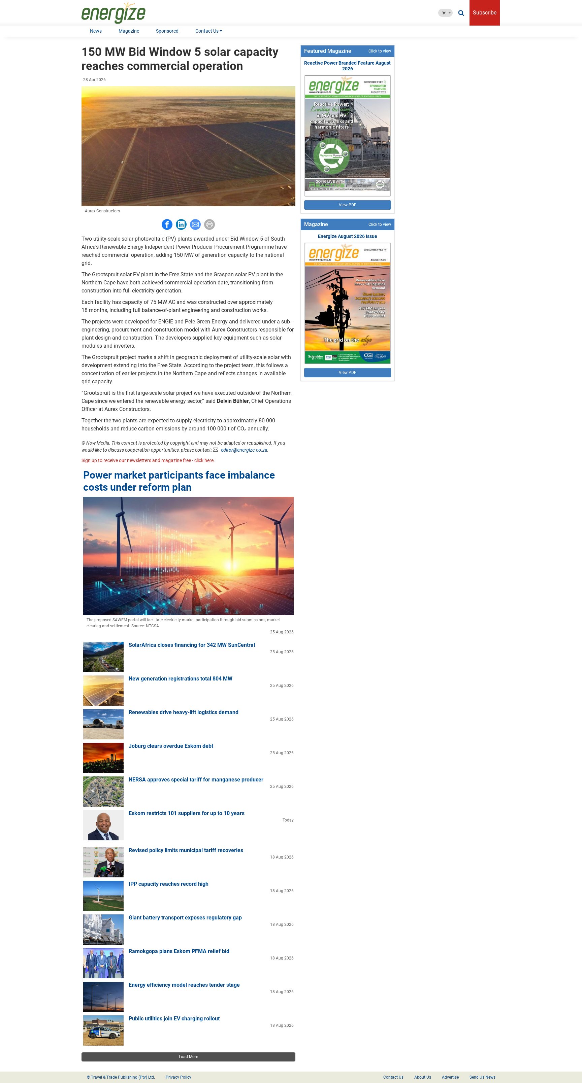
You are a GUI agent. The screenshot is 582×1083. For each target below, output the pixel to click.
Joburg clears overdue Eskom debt (171, 746)
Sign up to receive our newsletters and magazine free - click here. (148, 460)
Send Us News (482, 1077)
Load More (188, 1056)
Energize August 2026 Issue (347, 236)
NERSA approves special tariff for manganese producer (196, 779)
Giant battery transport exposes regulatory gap (185, 917)
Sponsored (167, 31)
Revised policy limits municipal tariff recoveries (186, 850)
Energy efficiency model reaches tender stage (184, 985)
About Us (422, 1077)
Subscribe (484, 12)
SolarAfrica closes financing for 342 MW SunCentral (192, 645)
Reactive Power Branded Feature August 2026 (347, 65)
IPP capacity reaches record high (168, 884)
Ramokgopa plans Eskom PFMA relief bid (179, 951)
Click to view (379, 51)
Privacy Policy (178, 1077)
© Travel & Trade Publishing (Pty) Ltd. (121, 1077)
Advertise (450, 1077)
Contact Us (207, 31)
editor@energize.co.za (244, 450)
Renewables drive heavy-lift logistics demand (183, 712)
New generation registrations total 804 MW (180, 678)
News (96, 31)
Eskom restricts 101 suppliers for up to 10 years (187, 813)
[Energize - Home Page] (120, 13)
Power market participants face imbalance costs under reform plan (179, 481)
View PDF (347, 205)
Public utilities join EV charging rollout (174, 1018)
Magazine (129, 31)
